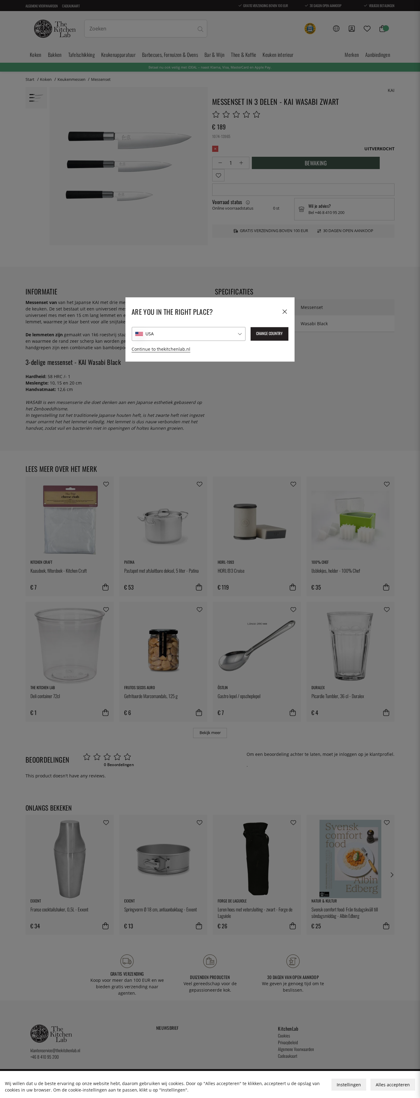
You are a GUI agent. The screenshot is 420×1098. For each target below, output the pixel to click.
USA (149, 334)
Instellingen (349, 1085)
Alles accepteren (393, 1085)
